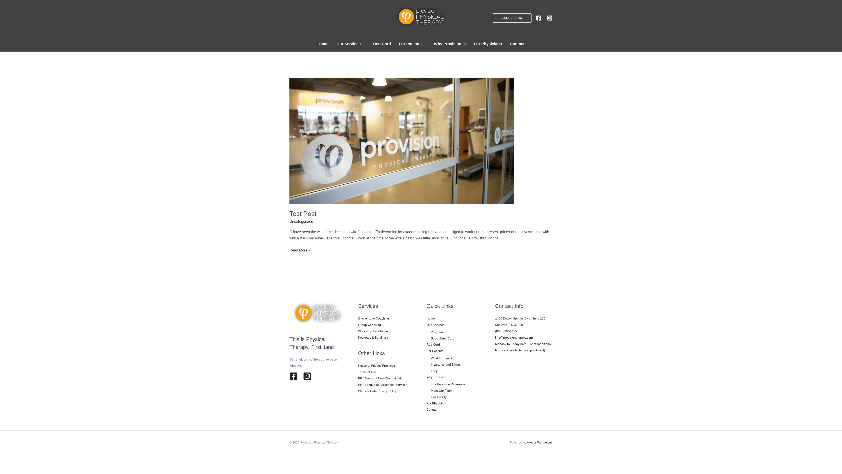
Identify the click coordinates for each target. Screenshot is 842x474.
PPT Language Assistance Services (382, 384)
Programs (437, 332)
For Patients (434, 351)
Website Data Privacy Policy (377, 391)
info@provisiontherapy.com (514, 337)
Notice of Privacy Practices (376, 365)
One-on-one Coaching (373, 318)
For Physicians (436, 403)
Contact (431, 409)
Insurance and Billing (445, 364)
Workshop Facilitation (373, 331)
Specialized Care (442, 338)
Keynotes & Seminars (373, 337)
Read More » (299, 251)
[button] (509, 18)
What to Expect (441, 358)
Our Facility (439, 397)
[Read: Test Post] (401, 141)
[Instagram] (550, 18)
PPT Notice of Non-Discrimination (381, 378)
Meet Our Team (442, 390)
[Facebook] (539, 18)
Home (430, 318)
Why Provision (436, 377)
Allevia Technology (540, 442)
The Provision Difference (448, 384)
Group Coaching (369, 325)
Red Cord (433, 344)
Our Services (435, 325)
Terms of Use (367, 372)
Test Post (302, 213)
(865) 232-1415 (506, 331)
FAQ (434, 371)
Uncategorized (301, 221)
